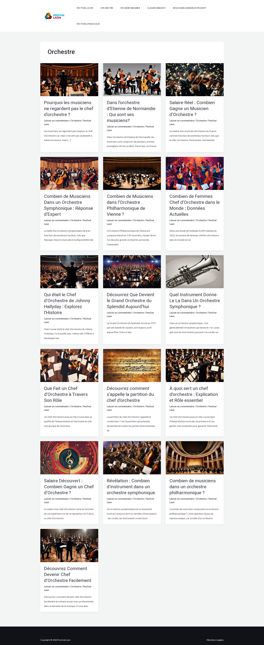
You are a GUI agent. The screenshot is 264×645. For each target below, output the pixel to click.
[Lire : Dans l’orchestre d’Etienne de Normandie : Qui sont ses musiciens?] (132, 79)
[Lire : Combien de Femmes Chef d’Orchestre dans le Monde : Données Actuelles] (195, 173)
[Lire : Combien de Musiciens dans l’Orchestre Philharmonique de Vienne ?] (132, 173)
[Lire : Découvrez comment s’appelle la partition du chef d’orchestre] (132, 365)
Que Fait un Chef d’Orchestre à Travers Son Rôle (66, 394)
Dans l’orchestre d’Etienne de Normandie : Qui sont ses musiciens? (131, 111)
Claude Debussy (156, 8)
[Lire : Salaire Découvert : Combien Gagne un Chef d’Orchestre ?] (69, 457)
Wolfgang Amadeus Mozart (189, 8)
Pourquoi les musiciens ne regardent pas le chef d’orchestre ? (68, 108)
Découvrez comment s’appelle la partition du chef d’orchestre (130, 394)
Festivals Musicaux (88, 23)
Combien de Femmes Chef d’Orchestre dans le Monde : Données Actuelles (194, 205)
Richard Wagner (130, 8)
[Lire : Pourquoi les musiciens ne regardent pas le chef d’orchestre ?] (69, 79)
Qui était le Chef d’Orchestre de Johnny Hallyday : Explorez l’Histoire (67, 303)
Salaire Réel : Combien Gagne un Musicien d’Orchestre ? (192, 108)
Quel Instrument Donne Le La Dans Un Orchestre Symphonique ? (194, 300)
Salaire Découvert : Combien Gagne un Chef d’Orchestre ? (69, 487)
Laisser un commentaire (56, 120)
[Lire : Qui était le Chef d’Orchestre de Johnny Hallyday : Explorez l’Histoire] (69, 271)
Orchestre (106, 8)
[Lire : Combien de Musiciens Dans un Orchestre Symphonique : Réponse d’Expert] (69, 173)
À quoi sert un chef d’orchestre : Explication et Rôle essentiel (193, 394)
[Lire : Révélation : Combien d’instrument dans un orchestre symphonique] (132, 457)
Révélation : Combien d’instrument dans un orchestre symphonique (131, 487)
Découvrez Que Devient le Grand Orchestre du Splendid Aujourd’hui (130, 300)
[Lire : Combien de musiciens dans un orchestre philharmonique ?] (195, 457)
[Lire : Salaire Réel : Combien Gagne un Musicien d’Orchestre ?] (195, 79)
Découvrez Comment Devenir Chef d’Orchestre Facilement (67, 574)
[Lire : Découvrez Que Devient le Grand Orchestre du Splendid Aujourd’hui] (132, 271)
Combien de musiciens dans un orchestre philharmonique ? (192, 487)
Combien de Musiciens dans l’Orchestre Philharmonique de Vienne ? (130, 205)
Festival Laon (85, 8)
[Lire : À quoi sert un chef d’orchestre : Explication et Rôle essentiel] (195, 365)
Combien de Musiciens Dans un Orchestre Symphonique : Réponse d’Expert (68, 205)
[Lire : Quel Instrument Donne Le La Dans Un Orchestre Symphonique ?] (195, 271)
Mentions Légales (215, 640)
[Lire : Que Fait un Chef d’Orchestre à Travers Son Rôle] (69, 365)
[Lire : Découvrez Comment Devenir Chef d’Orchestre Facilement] (69, 545)
